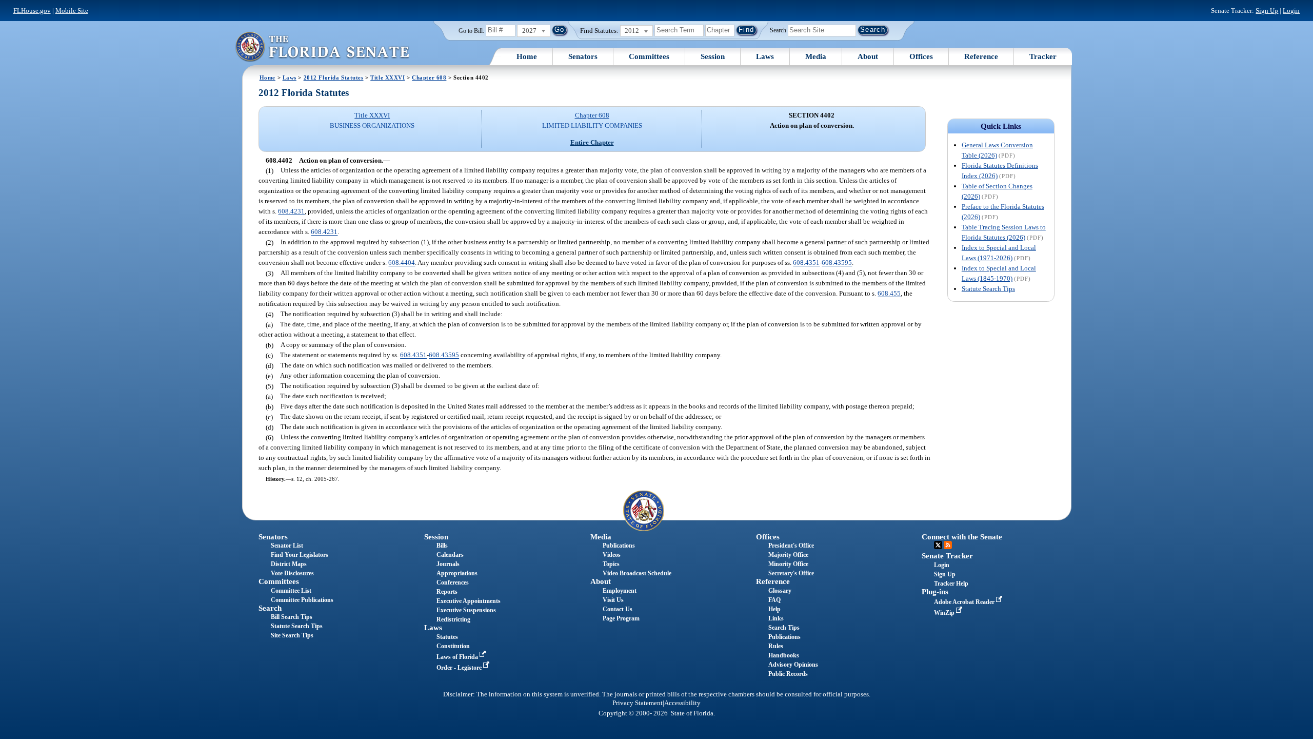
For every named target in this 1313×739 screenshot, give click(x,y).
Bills (442, 545)
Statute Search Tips (988, 289)
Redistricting (453, 619)
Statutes (447, 636)
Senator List (287, 545)
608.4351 (806, 263)
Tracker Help (951, 583)
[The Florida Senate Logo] (322, 46)
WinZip (945, 612)
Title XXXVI (387, 77)
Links (776, 618)
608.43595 (837, 263)
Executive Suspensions (466, 610)
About (868, 56)
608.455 (889, 294)
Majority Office (788, 554)
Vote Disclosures (292, 573)
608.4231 (291, 212)
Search (778, 30)
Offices (921, 56)
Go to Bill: (471, 31)
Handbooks (783, 655)
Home (526, 56)
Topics (611, 564)
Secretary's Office (791, 573)
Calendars (450, 554)
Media (815, 56)
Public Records (788, 673)
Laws (765, 56)
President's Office (791, 545)
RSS (948, 545)
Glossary (779, 590)
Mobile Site (71, 10)
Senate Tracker (947, 556)
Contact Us (617, 609)
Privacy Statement (637, 703)
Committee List (291, 590)
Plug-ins (935, 592)
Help (774, 609)
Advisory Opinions (793, 664)
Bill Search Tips (291, 616)
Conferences (452, 582)
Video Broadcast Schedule (637, 573)
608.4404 (401, 263)
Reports (446, 591)
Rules (775, 646)
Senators (583, 56)
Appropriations (457, 573)
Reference (981, 56)
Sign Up (1267, 10)
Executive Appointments (468, 601)
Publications (619, 545)
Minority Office (788, 564)
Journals (448, 564)
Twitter (938, 545)
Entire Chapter (592, 142)
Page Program (621, 618)
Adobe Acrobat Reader (965, 602)
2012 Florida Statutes (334, 77)
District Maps (289, 564)
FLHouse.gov (32, 10)
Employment (619, 590)
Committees (649, 56)
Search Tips (784, 627)
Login (1291, 10)
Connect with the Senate (962, 537)
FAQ (774, 600)
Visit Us (613, 600)
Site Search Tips (292, 635)
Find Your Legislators (299, 554)
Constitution (453, 646)
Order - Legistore (459, 667)
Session (713, 56)
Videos (612, 554)
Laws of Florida (458, 656)
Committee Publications (302, 600)
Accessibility (682, 703)
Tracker (1043, 56)
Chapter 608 (429, 77)
